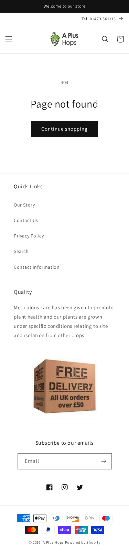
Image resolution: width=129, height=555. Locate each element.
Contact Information (37, 267)
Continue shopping (64, 128)
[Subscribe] (103, 461)
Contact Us (26, 220)
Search (21, 251)
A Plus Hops (53, 542)
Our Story (24, 205)
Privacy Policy (29, 236)
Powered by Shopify (82, 542)
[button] (8, 39)
